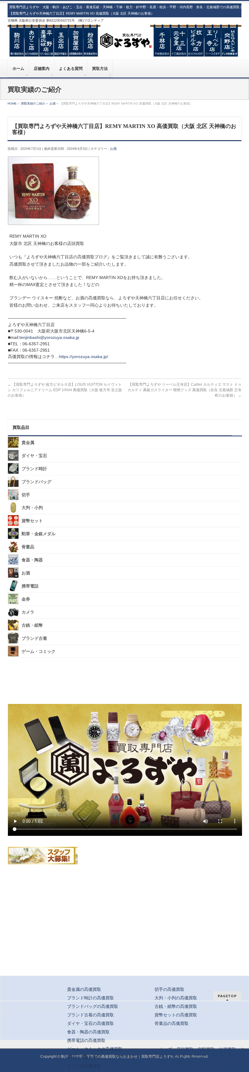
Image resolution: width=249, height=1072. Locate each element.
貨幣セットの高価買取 (176, 1014)
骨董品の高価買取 (172, 1023)
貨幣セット (32, 521)
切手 (26, 494)
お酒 (113, 148)
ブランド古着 (34, 638)
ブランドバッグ (36, 481)
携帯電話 (30, 586)
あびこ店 (197, 1055)
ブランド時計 (34, 468)
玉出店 (216, 1055)
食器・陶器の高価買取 (88, 1031)
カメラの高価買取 (84, 1065)
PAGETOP (227, 996)
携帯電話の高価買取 (86, 1040)
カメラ (28, 612)
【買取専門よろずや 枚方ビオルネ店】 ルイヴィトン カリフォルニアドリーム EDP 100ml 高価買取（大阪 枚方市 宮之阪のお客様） (65, 390)
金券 (26, 599)
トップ (165, 1049)
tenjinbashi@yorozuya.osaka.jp (49, 337)
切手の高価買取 (169, 989)
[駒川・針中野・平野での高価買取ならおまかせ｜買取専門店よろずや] (125, 49)
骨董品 (28, 547)
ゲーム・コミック (39, 651)
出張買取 (227, 1049)
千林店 (178, 1062)
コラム (209, 1068)
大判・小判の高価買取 (176, 997)
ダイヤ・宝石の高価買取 (90, 1023)
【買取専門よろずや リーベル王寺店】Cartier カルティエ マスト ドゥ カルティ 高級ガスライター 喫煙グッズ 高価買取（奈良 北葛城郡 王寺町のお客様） (184, 390)
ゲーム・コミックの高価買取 (94, 1048)
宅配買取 (206, 1049)
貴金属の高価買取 (84, 989)
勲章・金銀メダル (39, 534)
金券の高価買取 (82, 1057)
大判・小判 (32, 507)
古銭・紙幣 (32, 625)
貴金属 (28, 442)
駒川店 (178, 1055)
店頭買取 (184, 1049)
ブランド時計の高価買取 (90, 997)
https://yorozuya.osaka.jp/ (83, 356)
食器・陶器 (32, 560)
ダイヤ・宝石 (34, 455)
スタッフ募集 (43, 855)
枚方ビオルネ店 (204, 1062)
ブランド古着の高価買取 (90, 1014)
